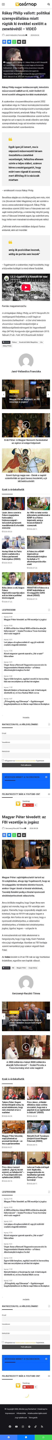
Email (4, 733)
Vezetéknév (6, 742)
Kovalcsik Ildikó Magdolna (28, 342)
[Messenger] (9, 42)
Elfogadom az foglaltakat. (24, 761)
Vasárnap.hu (42, 1409)
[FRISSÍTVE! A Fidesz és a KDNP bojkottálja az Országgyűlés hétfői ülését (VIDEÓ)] (38, 578)
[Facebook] (4, 42)
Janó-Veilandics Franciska (15, 35)
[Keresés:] (48, 5)
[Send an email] (26, 35)
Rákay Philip (7, 346)
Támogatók (33, 1418)
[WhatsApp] (14, 42)
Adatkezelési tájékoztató (37, 1413)
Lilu (41, 342)
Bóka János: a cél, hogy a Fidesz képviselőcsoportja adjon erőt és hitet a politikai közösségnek (13, 593)
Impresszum (10, 1413)
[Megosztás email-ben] (19, 42)
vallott (19, 91)
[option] (26, 394)
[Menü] (3, 5)
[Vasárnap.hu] (26, 4)
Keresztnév (6, 751)
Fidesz (14, 342)
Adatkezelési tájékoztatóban (25, 761)
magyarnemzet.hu (18, 306)
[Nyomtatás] (24, 42)
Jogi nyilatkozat (21, 1418)
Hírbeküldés (21, 1413)
